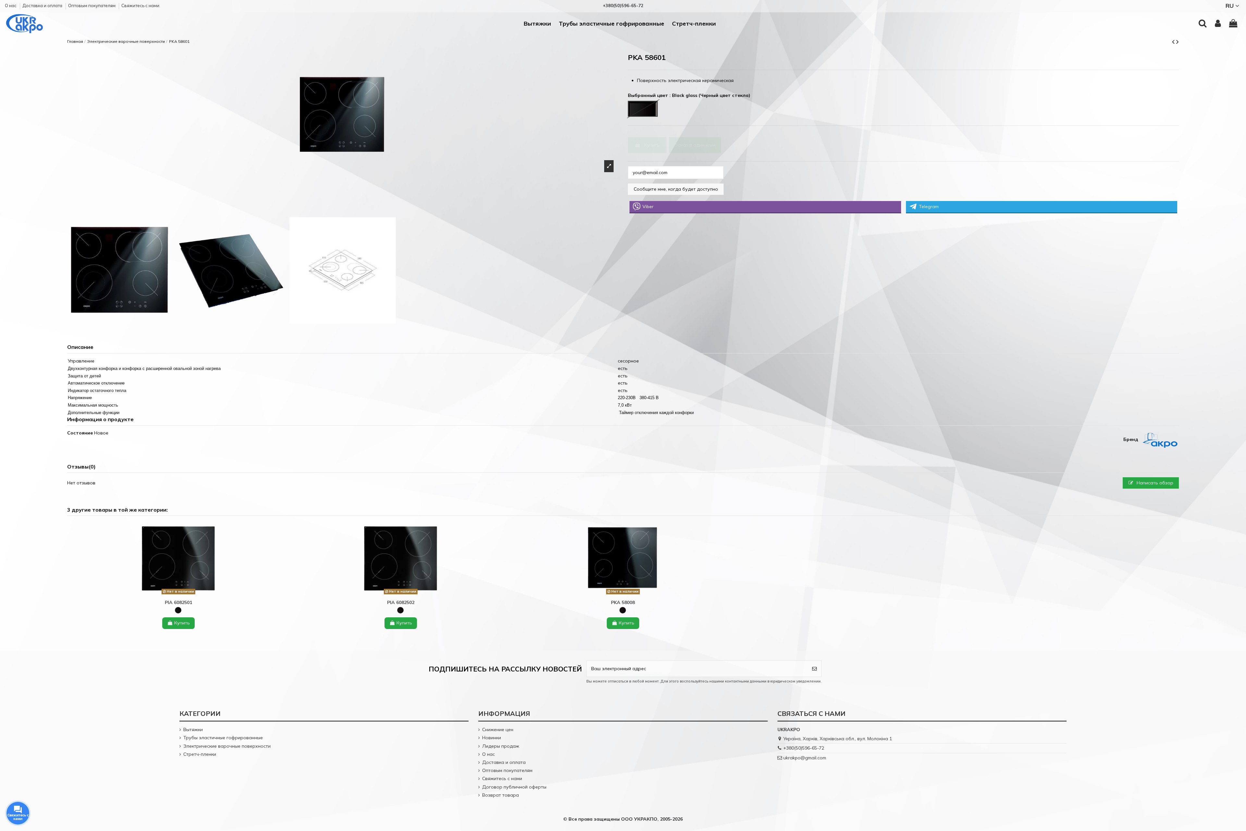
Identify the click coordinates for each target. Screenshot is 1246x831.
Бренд (1130, 439)
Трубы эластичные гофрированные (223, 738)
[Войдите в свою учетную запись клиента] (1218, 23)
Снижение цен (497, 729)
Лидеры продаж (500, 746)
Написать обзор (1154, 483)
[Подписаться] (814, 669)
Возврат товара (500, 795)
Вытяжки (193, 729)
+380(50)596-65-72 (803, 748)
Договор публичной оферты (514, 787)
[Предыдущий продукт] (1174, 41)
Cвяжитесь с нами (140, 5)
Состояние (80, 433)
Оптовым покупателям (92, 5)
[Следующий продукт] (1177, 41)
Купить (652, 145)
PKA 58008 (623, 602)
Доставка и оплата (42, 5)
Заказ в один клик (695, 145)
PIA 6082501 (178, 602)
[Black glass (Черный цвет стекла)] (178, 610)
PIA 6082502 (400, 602)
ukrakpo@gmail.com (804, 758)
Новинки (491, 738)
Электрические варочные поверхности (227, 746)
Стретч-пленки (199, 754)
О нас (11, 5)
